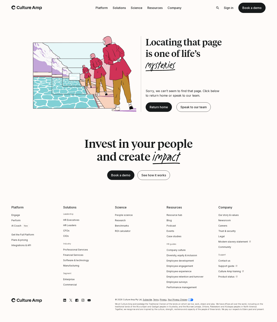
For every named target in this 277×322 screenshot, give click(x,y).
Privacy (163, 299)
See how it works (153, 175)
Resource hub (174, 215)
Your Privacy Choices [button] (177, 299)
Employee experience (179, 271)
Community (224, 247)
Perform (16, 220)
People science (124, 215)
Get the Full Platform (22, 234)
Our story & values (228, 215)
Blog (169, 220)
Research (120, 220)
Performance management (182, 287)
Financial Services (73, 255)
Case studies (174, 236)
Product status (226, 276)
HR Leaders (69, 225)
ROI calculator (122, 231)
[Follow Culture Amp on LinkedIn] (64, 300)
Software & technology (76, 260)
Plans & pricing (19, 240)
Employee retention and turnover (185, 276)
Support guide (226, 266)
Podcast (171, 225)
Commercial (70, 284)
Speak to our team (193, 107)
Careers (222, 225)
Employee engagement (180, 266)
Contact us (224, 260)
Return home (159, 107)
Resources (155, 8)
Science (136, 8)
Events (170, 231)
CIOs (66, 236)
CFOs (66, 230)
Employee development (180, 260)
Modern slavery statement (233, 241)
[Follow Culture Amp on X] (70, 300)
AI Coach (16, 225)
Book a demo (252, 8)
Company (174, 8)
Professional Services (75, 249)
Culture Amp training (229, 271)
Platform (102, 8)
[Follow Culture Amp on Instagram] (83, 300)
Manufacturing (71, 265)
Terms (156, 299)
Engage (15, 215)
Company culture (176, 250)
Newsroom (224, 220)
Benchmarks (122, 225)
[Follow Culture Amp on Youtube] (89, 300)
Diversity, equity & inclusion (182, 255)
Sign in (228, 8)
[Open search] (217, 8)
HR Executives (71, 220)
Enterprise (69, 279)
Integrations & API (21, 245)
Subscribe (147, 299)
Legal (221, 236)
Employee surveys (177, 282)
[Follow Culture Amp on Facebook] (76, 300)
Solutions (119, 8)
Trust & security (227, 231)
